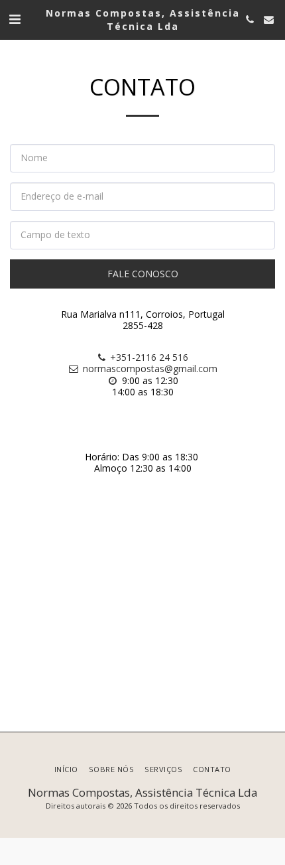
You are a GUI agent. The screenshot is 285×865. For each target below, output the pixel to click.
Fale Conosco (142, 273)
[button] (14, 19)
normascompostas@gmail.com (150, 368)
